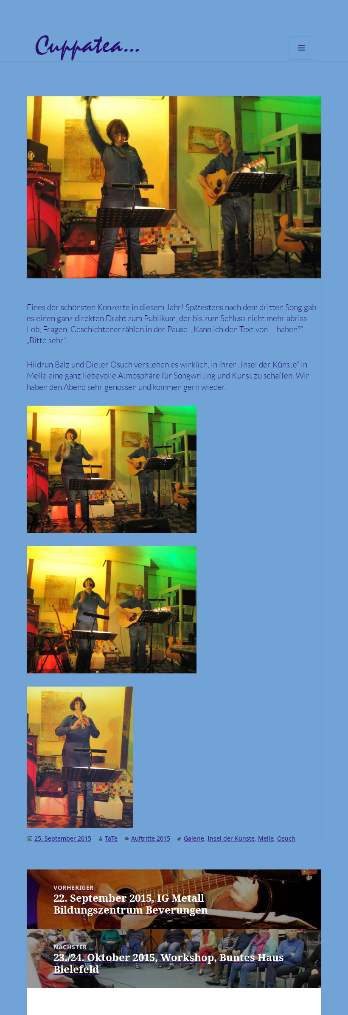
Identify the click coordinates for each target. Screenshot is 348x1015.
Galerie (194, 838)
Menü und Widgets (301, 59)
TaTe (111, 838)
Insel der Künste (231, 838)
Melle (266, 838)
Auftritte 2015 (150, 838)
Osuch (286, 838)
